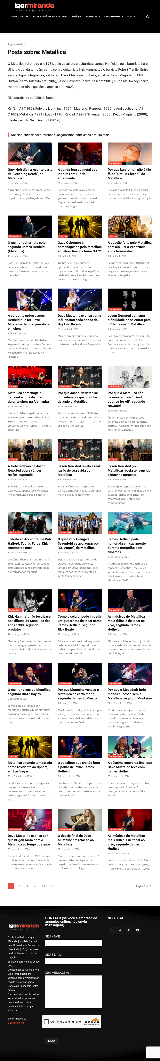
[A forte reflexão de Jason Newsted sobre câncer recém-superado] (30, 450)
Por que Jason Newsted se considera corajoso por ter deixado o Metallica (78, 397)
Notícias (63, 163)
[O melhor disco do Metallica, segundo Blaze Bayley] (30, 674)
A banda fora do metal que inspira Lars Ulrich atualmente (77, 174)
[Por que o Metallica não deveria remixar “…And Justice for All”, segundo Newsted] (130, 377)
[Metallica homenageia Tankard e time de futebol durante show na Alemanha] (30, 377)
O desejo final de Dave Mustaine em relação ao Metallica (76, 840)
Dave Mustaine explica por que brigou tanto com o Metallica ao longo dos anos (29, 840)
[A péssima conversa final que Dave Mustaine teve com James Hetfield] (130, 747)
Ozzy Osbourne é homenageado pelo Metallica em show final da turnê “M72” (80, 247)
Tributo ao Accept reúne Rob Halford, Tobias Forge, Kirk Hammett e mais (29, 543)
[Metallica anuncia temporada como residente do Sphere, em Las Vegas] (30, 747)
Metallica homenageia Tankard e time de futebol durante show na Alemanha (28, 397)
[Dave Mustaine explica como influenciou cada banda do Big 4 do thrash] (80, 300)
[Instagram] (119, 930)
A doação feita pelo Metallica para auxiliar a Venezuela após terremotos (130, 247)
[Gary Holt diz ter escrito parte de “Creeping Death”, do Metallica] (30, 154)
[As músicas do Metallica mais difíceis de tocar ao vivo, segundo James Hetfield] (130, 600)
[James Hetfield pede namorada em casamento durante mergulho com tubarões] (130, 523)
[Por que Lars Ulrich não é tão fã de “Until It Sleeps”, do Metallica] (130, 154)
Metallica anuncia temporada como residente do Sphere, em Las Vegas (30, 767)
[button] (147, 17)
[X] (128, 930)
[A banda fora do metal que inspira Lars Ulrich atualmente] (80, 154)
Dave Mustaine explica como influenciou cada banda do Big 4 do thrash (79, 320)
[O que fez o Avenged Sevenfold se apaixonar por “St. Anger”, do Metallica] (80, 523)
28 (43, 886)
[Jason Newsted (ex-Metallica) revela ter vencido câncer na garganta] (130, 450)
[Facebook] (111, 930)
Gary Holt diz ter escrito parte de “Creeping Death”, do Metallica (30, 174)
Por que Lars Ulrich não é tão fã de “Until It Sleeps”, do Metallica (129, 174)
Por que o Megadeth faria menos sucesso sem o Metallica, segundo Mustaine (130, 694)
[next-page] (52, 886)
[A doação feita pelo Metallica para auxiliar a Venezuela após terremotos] (130, 227)
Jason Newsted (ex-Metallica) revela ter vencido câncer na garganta (129, 470)
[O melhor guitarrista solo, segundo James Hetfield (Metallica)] (30, 227)
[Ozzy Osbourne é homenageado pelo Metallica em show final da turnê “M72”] (80, 227)
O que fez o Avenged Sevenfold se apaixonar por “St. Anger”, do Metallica (78, 543)
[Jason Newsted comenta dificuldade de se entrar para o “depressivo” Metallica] (130, 300)
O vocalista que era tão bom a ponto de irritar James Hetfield (79, 767)
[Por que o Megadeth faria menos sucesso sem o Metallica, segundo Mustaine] (130, 674)
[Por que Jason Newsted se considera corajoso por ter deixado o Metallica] (80, 377)
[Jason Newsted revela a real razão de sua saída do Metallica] (80, 450)
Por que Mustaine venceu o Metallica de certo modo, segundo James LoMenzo (78, 694)
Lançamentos (15, 532)
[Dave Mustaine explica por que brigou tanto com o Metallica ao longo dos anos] (30, 820)
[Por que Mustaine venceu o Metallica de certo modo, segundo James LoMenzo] (80, 674)
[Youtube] (137, 930)
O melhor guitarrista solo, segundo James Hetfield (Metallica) (27, 247)
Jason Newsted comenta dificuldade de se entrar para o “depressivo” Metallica (129, 320)
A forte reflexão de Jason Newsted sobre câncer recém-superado (26, 470)
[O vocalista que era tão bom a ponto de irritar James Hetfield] (80, 747)
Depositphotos (16, 1022)
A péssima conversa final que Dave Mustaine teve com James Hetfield (130, 767)
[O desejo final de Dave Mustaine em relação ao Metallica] (80, 820)
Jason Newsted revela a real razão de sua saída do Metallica (79, 470)
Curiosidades (15, 163)
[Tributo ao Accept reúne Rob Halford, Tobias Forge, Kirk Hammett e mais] (30, 523)
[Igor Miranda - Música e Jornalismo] (34, 7)
